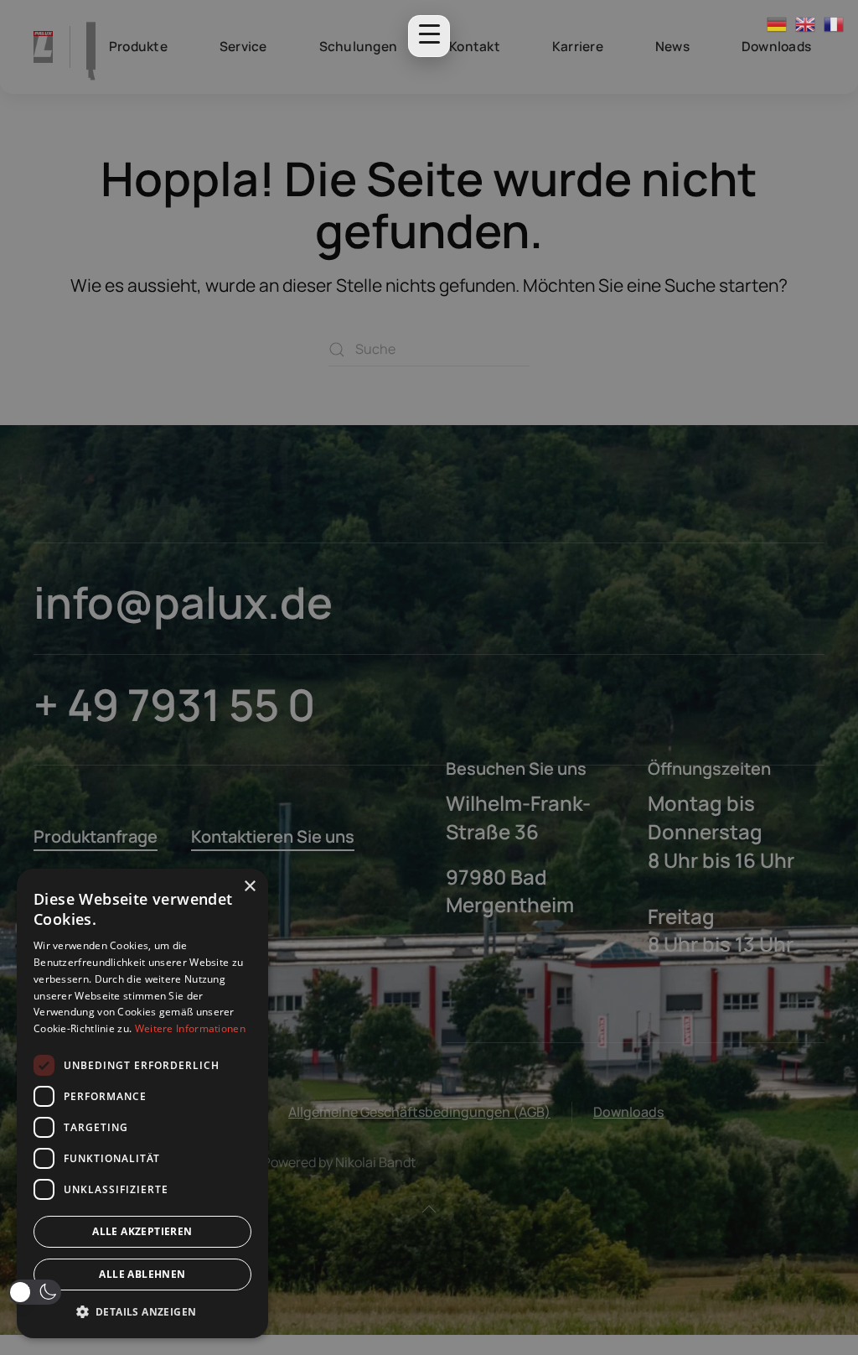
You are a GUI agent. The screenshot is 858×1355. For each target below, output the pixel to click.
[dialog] (142, 1103)
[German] (777, 23)
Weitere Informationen (190, 1028)
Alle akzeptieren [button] (142, 1231)
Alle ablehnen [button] (142, 1274)
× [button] (249, 886)
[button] (34, 1292)
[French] (834, 23)
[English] (806, 23)
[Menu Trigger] (429, 36)
